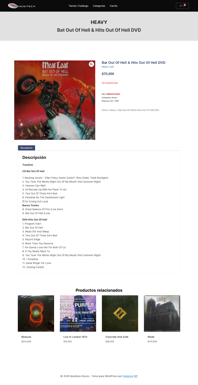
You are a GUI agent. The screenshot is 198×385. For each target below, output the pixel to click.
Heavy (99, 22)
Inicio (104, 110)
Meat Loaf (108, 66)
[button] (91, 64)
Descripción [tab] (26, 148)
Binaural (26, 336)
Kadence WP (130, 376)
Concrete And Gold (117, 336)
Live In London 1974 (75, 336)
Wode (151, 336)
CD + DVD (114, 101)
